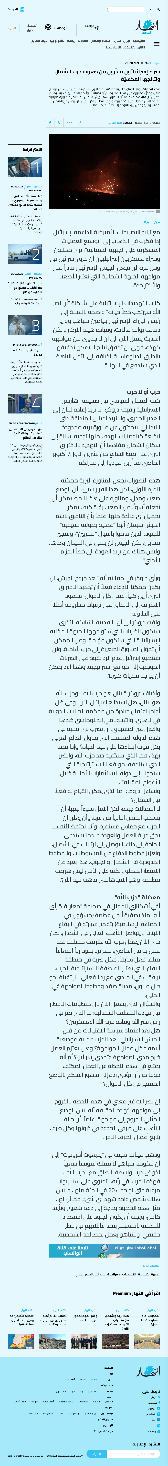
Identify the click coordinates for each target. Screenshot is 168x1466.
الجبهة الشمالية (149, 1274)
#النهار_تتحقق (134, 47)
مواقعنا (89, 25)
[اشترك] (104, 1251)
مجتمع (83, 1379)
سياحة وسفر (48, 1413)
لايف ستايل (39, 41)
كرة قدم (109, 1401)
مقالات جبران (61, 1391)
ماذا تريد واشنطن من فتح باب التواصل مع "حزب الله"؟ (117, 1322)
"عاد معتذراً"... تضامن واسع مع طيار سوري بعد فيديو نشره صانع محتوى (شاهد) (25, 202)
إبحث (152, 9)
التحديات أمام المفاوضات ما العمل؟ (150, 1320)
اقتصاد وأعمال (101, 41)
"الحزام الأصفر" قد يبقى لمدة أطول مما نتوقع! (22, 1320)
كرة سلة (97, 1401)
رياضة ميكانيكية (66, 1401)
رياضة (71, 41)
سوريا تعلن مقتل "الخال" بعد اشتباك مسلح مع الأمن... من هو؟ (25, 288)
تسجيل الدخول (31, 28)
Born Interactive (16, 1456)
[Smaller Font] (156, 222)
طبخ (61, 1413)
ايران (126, 41)
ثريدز (153, 1425)
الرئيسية (139, 41)
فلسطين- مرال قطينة (147, 122)
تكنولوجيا (57, 41)
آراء (40, 344)
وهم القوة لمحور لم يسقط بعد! (85, 1318)
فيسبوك (152, 1402)
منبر (73, 1391)
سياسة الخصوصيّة (104, 1431)
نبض (153, 1419)
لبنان (117, 41)
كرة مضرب (83, 1401)
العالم (38, 423)
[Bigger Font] (146, 222)
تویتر (153, 1397)
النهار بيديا (113, 47)
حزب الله (100, 1274)
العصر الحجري (84, 1274)
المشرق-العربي (32, 186)
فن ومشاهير (91, 1413)
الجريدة (13, 9)
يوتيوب (151, 1408)
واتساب (152, 1431)
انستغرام (150, 1414)
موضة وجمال (73, 1413)
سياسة (94, 1379)
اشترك (12, 28)
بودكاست (60, 28)
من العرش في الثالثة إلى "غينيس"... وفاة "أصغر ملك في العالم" (25, 433)
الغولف (34, 1401)
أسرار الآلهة (70, 1379)
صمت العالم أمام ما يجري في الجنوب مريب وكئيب (53, 1320)
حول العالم (33, 1413)
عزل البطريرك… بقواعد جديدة (27, 352)
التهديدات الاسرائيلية (121, 1274)
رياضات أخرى (21, 1401)
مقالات (83, 41)
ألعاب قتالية (48, 1401)
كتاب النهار (153, 1310)
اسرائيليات (153, 62)
